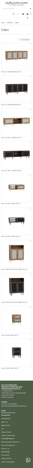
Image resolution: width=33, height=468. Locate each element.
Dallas (17, 22)
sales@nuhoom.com (8, 412)
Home (3, 22)
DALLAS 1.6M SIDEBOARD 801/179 (11, 72)
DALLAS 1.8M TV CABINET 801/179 (11, 137)
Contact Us (5, 448)
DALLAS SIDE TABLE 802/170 (9, 368)
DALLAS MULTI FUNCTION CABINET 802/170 (14, 302)
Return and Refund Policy (10, 442)
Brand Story (5, 425)
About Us (4, 422)
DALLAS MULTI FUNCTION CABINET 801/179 (14, 269)
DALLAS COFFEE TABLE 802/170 (10, 236)
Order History (6, 458)
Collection (10, 22)
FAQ (2, 429)
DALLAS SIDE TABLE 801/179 (9, 335)
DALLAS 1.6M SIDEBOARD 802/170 (11, 104)
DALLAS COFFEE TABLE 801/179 (10, 203)
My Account (5, 455)
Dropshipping (6, 418)
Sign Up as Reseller (8, 445)
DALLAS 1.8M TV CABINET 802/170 (11, 170)
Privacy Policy (6, 432)
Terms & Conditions (8, 435)
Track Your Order (7, 462)
